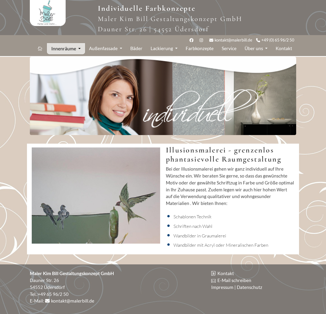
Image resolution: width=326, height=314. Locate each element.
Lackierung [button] (162, 48)
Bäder (136, 48)
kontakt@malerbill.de (233, 39)
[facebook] (193, 40)
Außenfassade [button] (104, 48)
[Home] (40, 48)
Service (229, 48)
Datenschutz (249, 287)
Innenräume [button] (64, 48)
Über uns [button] (254, 48)
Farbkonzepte (200, 48)
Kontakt (284, 48)
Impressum (222, 287)
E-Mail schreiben (233, 280)
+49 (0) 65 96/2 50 (277, 39)
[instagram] (202, 40)
